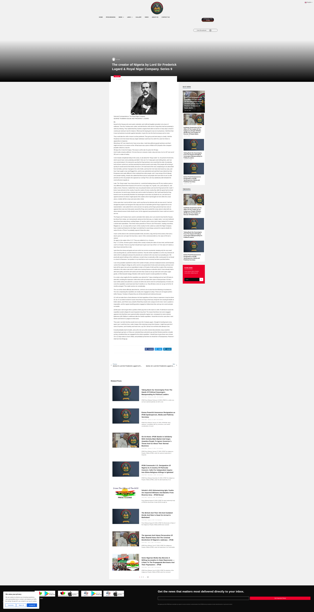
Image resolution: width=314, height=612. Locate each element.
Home (101, 17)
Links (129, 17)
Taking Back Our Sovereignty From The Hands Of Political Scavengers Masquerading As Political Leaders (157, 392)
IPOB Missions (110, 17)
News (120, 17)
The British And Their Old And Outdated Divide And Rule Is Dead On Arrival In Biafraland (157, 515)
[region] (21, 600)
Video (147, 17)
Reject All (21, 605)
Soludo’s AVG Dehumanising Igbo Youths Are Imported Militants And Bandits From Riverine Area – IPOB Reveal (158, 492)
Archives (117, 76)
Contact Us (166, 17)
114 (148, 577)
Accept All (32, 605)
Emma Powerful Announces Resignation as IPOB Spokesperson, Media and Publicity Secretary (158, 415)
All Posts (118, 59)
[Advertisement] (127, 32)
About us (155, 17)
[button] (149, 349)
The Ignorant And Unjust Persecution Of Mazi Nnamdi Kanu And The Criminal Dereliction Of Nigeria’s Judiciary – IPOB (157, 537)
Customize (11, 605)
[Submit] (201, 279)
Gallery (138, 17)
